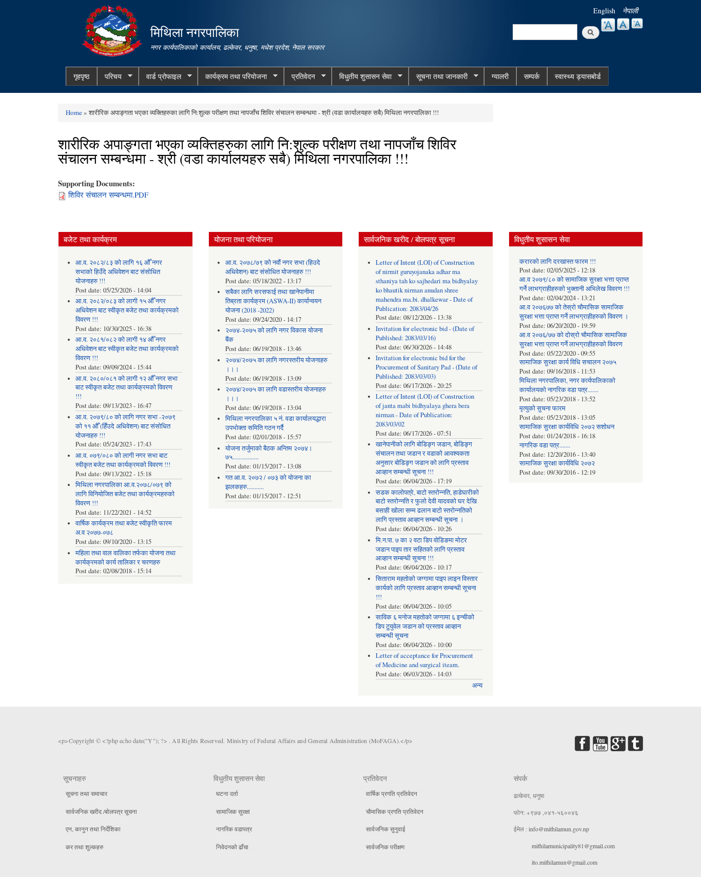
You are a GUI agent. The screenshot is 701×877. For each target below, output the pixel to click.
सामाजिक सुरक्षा (233, 811)
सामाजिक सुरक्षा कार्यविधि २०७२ (557, 463)
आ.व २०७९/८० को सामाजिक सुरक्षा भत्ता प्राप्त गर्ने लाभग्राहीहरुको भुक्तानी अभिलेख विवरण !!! (574, 284)
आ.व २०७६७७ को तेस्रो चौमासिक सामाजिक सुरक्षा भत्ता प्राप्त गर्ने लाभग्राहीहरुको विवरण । (574, 312)
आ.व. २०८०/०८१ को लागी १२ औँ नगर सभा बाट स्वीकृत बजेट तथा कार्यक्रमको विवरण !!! (126, 387)
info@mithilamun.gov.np (559, 829)
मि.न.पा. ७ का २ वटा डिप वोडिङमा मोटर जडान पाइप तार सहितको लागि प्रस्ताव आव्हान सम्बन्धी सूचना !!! (421, 549)
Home (74, 112)
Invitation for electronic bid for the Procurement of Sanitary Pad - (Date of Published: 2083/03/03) (426, 367)
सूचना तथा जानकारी (438, 76)
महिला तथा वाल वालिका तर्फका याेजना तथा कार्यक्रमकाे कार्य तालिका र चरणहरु (125, 558)
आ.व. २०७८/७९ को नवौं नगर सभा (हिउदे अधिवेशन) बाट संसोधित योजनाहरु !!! (272, 267)
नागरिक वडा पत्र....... (544, 445)
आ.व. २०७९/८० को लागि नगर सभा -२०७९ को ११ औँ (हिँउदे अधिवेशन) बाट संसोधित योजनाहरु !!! (125, 426)
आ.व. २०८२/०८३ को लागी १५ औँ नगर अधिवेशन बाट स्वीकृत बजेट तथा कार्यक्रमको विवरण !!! (127, 310)
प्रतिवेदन (299, 76)
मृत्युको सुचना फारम (542, 408)
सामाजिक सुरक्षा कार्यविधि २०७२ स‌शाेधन (566, 426)
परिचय (109, 76)
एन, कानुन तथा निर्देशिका (93, 829)
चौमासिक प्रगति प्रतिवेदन (394, 811)
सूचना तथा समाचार (86, 793)
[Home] (113, 29)
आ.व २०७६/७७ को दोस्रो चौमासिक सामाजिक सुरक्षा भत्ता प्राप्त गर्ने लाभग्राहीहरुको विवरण (573, 339)
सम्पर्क (531, 76)
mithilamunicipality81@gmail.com (573, 846)
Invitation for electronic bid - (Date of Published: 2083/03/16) (425, 333)
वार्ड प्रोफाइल (160, 76)
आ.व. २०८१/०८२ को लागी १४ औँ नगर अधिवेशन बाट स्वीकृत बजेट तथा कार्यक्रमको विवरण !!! (127, 348)
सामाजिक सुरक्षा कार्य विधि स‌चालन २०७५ (567, 362)
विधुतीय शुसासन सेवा (362, 76)
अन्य (477, 685)
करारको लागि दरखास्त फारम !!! (557, 261)
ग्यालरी (500, 76)
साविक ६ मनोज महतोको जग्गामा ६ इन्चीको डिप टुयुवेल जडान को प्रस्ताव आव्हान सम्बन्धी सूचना (425, 626)
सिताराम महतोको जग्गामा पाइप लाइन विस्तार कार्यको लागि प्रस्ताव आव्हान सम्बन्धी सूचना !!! (427, 587)
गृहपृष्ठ (81, 76)
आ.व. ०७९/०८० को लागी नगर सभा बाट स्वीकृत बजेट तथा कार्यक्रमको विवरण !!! (122, 460)
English (604, 10)
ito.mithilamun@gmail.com (564, 862)
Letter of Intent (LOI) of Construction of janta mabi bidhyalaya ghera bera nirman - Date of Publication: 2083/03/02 (425, 410)
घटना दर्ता (227, 793)
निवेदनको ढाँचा (232, 847)
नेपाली (630, 10)
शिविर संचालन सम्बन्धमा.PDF (108, 194)
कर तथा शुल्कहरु (84, 847)
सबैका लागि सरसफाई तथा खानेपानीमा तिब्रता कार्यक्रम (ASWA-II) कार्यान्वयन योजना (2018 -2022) (273, 301)
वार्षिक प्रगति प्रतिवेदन (391, 793)
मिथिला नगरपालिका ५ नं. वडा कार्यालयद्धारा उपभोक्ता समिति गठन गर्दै (275, 423)
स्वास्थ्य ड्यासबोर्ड (578, 76)
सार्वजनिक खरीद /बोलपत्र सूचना (101, 811)
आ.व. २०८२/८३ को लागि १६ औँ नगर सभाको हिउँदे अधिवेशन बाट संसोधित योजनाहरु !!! (118, 271)
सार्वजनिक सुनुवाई (385, 829)
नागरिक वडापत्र (234, 829)
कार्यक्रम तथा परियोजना (232, 76)
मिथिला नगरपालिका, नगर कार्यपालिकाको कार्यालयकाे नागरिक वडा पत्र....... (567, 385)
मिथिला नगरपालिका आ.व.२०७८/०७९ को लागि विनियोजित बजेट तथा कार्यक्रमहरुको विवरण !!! (124, 494)
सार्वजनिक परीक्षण (385, 847)
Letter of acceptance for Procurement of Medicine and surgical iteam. (424, 660)
